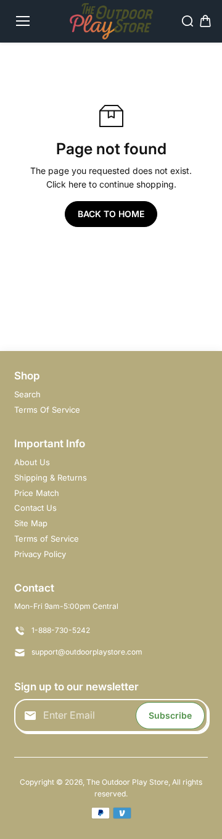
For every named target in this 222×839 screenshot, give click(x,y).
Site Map (30, 523)
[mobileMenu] (22, 21)
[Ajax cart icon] (205, 21)
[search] (187, 21)
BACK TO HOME (111, 214)
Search (27, 394)
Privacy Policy (40, 554)
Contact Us (35, 508)
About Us (32, 462)
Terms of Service (46, 538)
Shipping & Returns (50, 477)
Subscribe (170, 715)
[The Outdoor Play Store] (111, 21)
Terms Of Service (47, 410)
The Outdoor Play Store (127, 782)
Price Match (36, 493)
